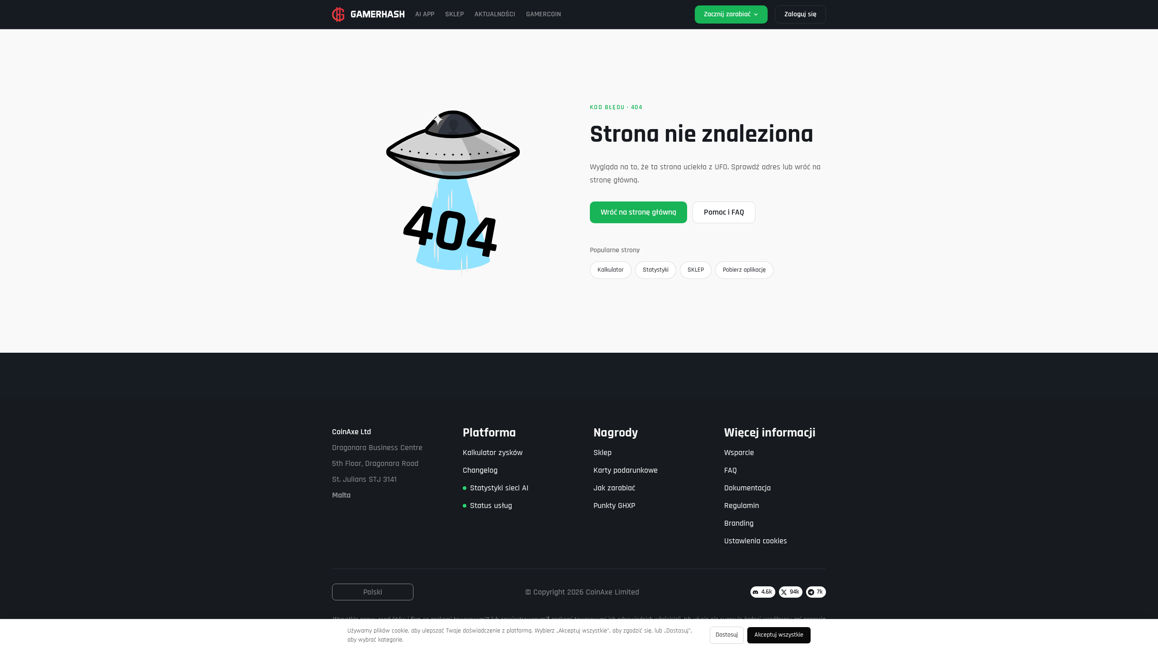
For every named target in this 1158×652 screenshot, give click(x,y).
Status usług (491, 505)
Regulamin (741, 505)
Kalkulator (611, 270)
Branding (739, 523)
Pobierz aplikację (744, 270)
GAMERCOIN (543, 14)
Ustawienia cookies (755, 541)
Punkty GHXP (614, 505)
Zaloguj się (800, 14)
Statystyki (656, 270)
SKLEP (454, 14)
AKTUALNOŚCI (495, 14)
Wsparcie (739, 452)
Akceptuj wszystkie (779, 635)
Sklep (602, 452)
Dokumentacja (747, 488)
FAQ (730, 470)
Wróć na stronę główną (638, 212)
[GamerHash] (368, 14)
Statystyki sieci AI (499, 488)
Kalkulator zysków (492, 452)
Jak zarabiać (614, 488)
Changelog (480, 470)
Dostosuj (727, 635)
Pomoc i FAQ (724, 212)
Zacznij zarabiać (727, 14)
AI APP (424, 14)
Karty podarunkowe (625, 470)
